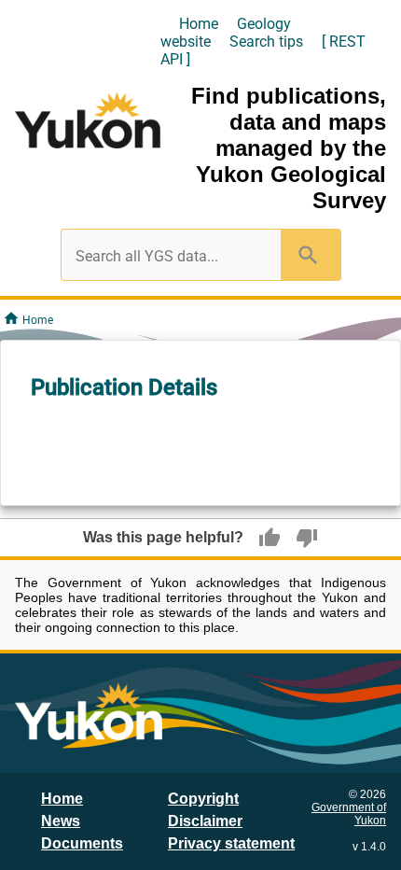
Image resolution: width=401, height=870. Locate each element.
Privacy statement (231, 843)
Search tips (266, 41)
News (60, 821)
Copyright (203, 799)
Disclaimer (205, 821)
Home (198, 24)
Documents (82, 843)
